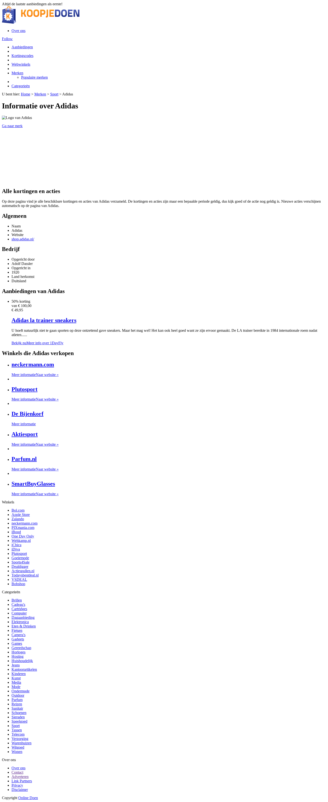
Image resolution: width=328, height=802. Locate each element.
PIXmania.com (23, 528)
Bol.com (18, 510)
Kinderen (19, 674)
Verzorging (20, 739)
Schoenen (19, 713)
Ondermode (21, 691)
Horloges (18, 652)
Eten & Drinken (24, 626)
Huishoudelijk (22, 661)
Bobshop (18, 584)
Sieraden (18, 717)
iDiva (16, 549)
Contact (17, 772)
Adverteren (20, 777)
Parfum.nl (24, 459)
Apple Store (21, 515)
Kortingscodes (22, 56)
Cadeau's (18, 604)
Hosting (18, 656)
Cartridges (19, 609)
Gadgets (18, 639)
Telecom (18, 734)
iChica (16, 545)
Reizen (17, 704)
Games (17, 643)
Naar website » (47, 375)
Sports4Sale (21, 562)
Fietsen (17, 630)
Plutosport (24, 389)
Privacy (17, 785)
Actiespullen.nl (23, 571)
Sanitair (17, 708)
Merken (17, 73)
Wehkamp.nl (21, 541)
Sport (54, 94)
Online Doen (28, 798)
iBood (16, 532)
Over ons (18, 31)
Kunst (16, 678)
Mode (16, 687)
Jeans (16, 665)
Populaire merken (34, 77)
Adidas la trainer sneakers (44, 320)
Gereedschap (21, 648)
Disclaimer (20, 790)
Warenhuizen (21, 743)
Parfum (17, 700)
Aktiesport (25, 434)
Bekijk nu (19, 343)
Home (25, 94)
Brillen (17, 600)
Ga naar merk (12, 126)
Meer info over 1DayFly (44, 343)
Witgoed (18, 747)
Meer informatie (24, 375)
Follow (7, 39)
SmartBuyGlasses (33, 484)
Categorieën (21, 86)
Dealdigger (20, 566)
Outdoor (18, 695)
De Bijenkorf (27, 414)
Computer (19, 613)
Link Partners (22, 781)
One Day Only (23, 536)
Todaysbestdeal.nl (25, 575)
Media (16, 682)
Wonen (17, 752)
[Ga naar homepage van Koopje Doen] (40, 22)
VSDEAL (19, 579)
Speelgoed (19, 721)
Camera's (18, 635)
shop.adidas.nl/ (23, 239)
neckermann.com (33, 364)
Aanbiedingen (22, 47)
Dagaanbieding (23, 617)
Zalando (18, 519)
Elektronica (20, 622)
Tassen (17, 730)
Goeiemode (20, 558)
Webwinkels (21, 64)
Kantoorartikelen (24, 669)
